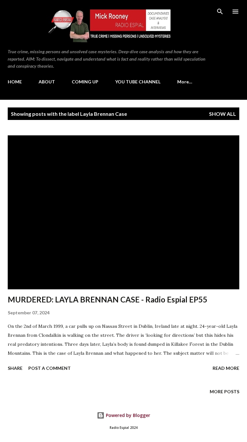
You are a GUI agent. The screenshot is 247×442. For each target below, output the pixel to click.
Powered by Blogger (127, 415)
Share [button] (15, 368)
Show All (222, 114)
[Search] (220, 11)
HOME (15, 81)
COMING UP (85, 81)
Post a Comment (49, 368)
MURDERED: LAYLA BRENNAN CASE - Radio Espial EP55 (107, 299)
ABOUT (47, 81)
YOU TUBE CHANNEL (137, 81)
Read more (226, 368)
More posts (224, 391)
